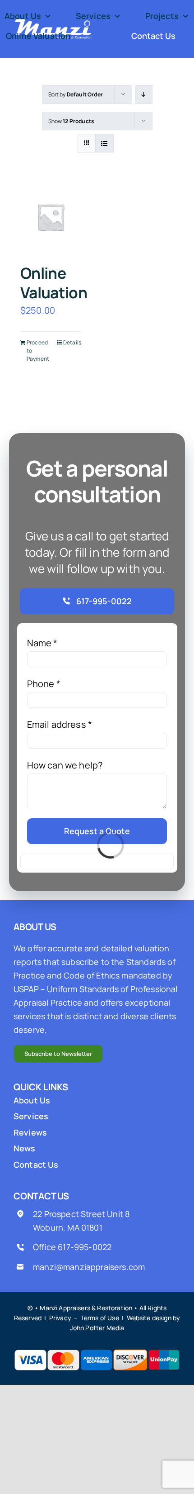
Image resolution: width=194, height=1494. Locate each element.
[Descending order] (143, 94)
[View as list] (104, 143)
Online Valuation (53, 283)
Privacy (60, 1317)
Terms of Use (100, 1317)
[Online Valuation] (51, 217)
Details (72, 342)
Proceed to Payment (38, 351)
